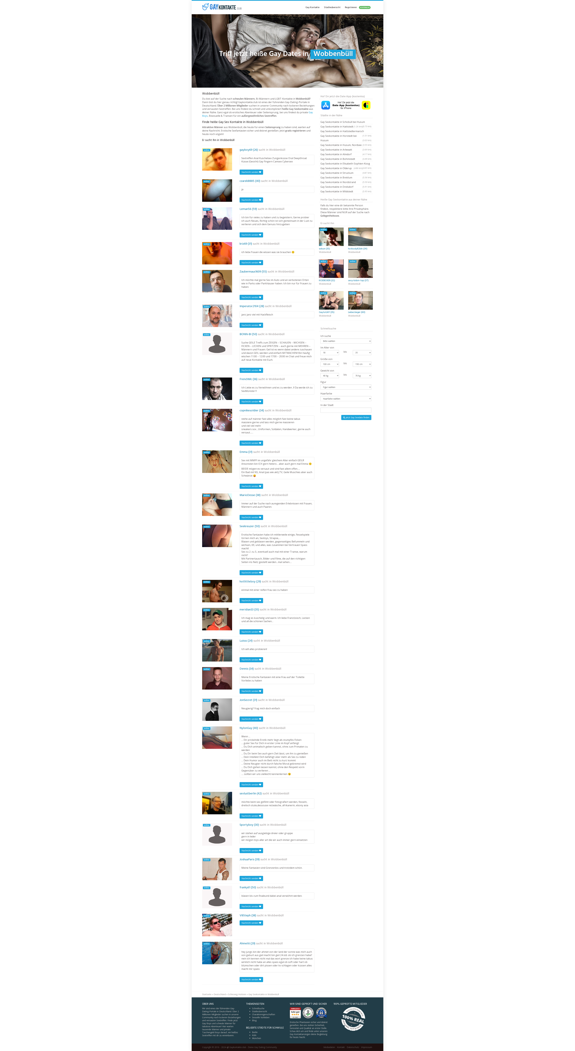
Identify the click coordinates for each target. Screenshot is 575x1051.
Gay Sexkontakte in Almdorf (345, 154)
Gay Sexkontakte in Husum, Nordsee (345, 145)
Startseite (206, 994)
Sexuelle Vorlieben (261, 1017)
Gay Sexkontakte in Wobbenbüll (263, 994)
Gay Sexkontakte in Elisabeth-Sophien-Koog (345, 164)
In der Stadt (326, 405)
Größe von (326, 359)
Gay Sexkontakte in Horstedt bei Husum (345, 138)
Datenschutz (353, 1047)
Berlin (255, 1032)
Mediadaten (329, 1047)
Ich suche (325, 336)
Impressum (366, 1047)
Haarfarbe (326, 393)
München (256, 1038)
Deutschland (220, 994)
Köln (254, 1035)
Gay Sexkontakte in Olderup (341, 168)
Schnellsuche (258, 1008)
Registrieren (357, 7)
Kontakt (341, 1047)
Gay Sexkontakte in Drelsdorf (345, 186)
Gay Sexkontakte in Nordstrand (345, 182)
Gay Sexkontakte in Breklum (345, 177)
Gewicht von (327, 370)
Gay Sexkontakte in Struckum (345, 173)
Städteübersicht (332, 7)
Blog (254, 1020)
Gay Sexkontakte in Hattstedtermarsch (345, 132)
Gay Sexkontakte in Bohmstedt (345, 159)
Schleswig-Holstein (237, 994)
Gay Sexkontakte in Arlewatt (345, 149)
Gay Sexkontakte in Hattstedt (341, 126)
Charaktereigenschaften (263, 1014)
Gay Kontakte (312, 7)
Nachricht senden (250, 172)
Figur (323, 382)
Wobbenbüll (277, 150)
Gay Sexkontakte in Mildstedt (345, 191)
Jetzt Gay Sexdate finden (357, 417)
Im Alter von (327, 347)
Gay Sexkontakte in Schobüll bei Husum (345, 122)
